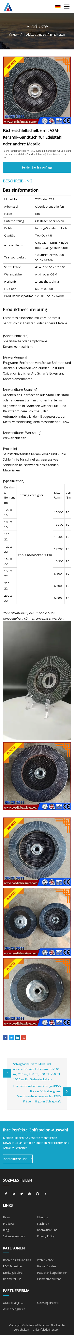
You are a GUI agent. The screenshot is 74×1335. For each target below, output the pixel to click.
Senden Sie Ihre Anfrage (37, 167)
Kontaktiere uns (15, 1159)
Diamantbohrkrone (49, 1279)
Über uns (43, 1217)
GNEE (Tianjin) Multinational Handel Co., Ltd (19, 1303)
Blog (6, 1230)
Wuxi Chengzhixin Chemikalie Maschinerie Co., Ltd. (18, 1309)
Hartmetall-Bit (12, 1279)
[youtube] (30, 1194)
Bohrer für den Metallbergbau (46, 1267)
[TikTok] (45, 1194)
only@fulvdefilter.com (46, 1329)
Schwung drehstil (48, 1303)
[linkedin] (14, 1194)
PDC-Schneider (12, 1266)
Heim (16, 34)
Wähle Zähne (45, 1260)
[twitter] (22, 1194)
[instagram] (37, 1194)
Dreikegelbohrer (13, 1272)
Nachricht (43, 1223)
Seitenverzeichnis (14, 1236)
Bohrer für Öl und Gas (17, 1260)
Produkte (28, 34)
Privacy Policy (45, 1236)
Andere (42, 34)
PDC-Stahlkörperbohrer (52, 1272)
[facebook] (6, 1194)
